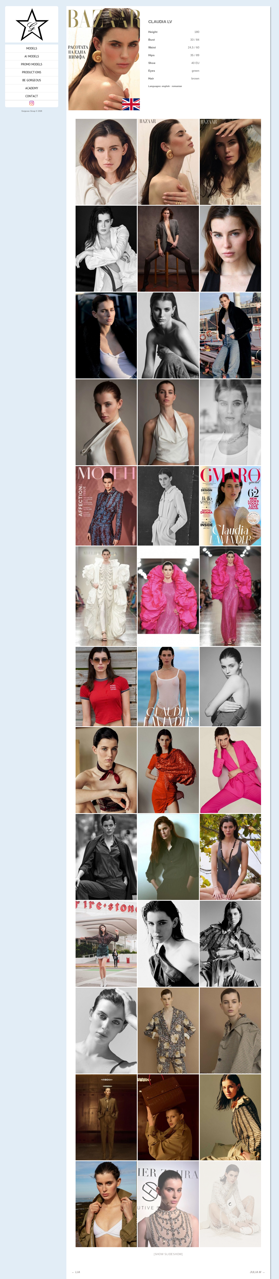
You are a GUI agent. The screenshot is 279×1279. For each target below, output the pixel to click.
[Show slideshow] (168, 1254)
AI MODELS (32, 56)
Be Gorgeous (31, 80)
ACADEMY (31, 88)
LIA (75, 1272)
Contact (31, 96)
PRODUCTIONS (31, 72)
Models (31, 48)
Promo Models (31, 64)
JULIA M (257, 1272)
